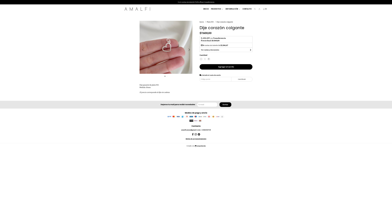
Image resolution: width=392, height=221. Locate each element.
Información (231, 9)
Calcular (242, 79)
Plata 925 (210, 22)
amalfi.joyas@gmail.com (190, 130)
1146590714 (206, 130)
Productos (216, 9)
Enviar (225, 105)
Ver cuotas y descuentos (210, 50)
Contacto (247, 9)
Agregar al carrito (226, 67)
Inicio (206, 9)
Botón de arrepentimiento (196, 139)
